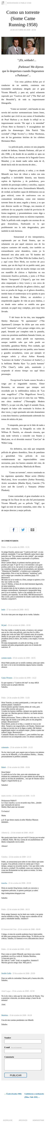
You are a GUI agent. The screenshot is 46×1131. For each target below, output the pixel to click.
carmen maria (6, 658)
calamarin (5, 747)
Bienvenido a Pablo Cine (19, 3)
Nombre (7, 1038)
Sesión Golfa (6, 973)
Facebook (13, 529)
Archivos (23, 1120)
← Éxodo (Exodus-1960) (13, 1094)
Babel (3, 767)
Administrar (38, 1120)
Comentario (9, 1057)
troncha (4, 883)
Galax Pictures (7, 678)
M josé (4, 625)
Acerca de (7, 1120)
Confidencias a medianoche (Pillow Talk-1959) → (34, 1095)
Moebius (4, 1015)
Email (32, 529)
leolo (3, 610)
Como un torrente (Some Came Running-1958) (23, 18)
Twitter (23, 529)
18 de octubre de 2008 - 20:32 (23, 30)
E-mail (13, 1047)
